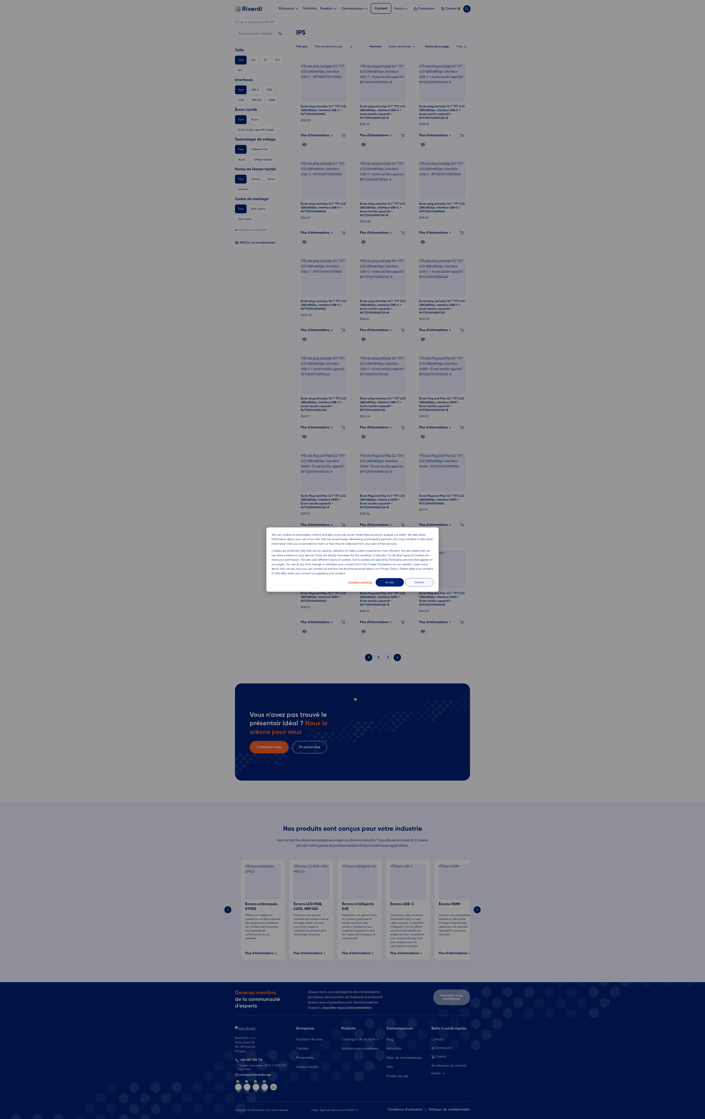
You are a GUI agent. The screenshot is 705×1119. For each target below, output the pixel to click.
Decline (419, 582)
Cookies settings (360, 582)
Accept (389, 582)
